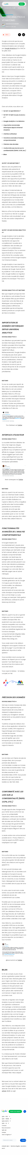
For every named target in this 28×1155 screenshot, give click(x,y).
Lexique (4, 1132)
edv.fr (3, 1148)
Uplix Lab (4, 1130)
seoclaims (23, 1146)
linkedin (23, 34)
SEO (1, 8)
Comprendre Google (9, 8)
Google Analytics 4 (11, 48)
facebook (19, 34)
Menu (21, 4)
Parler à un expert (15, 1111)
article (4, 1091)
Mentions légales (15, 1146)
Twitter (20, 425)
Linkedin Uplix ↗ (6, 1146)
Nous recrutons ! (6, 1128)
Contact (4, 1125)
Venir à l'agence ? (7, 1134)
